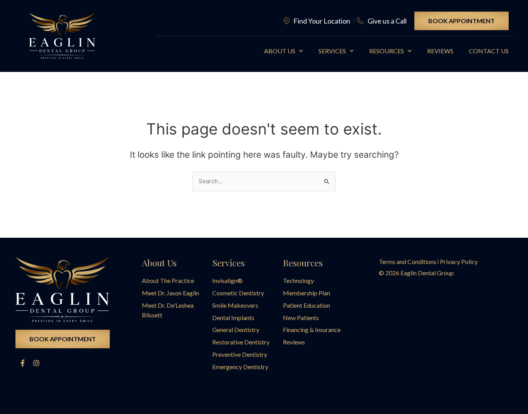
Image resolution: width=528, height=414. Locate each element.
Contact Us (489, 51)
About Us (279, 51)
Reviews (440, 51)
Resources (386, 51)
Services (332, 51)
